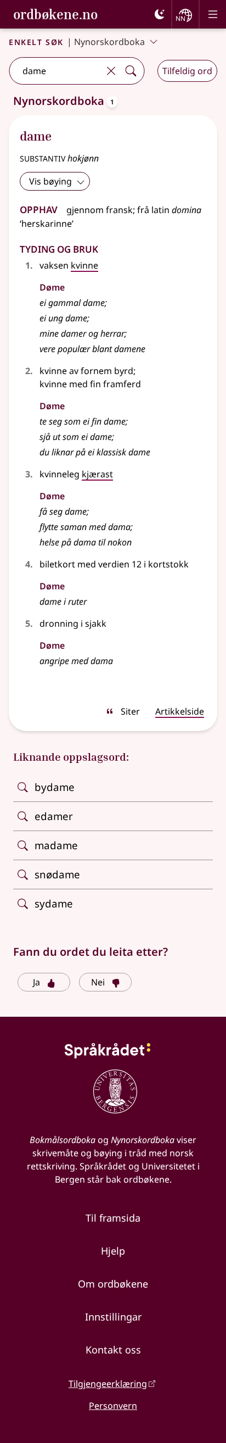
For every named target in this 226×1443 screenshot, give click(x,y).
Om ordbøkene (113, 1283)
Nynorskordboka (109, 42)
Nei (98, 982)
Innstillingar (113, 1316)
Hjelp (113, 1250)
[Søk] (130, 71)
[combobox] (55, 71)
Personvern (113, 1406)
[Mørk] (160, 14)
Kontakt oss (113, 1349)
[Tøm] (111, 71)
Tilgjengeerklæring (108, 1384)
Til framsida (113, 1217)
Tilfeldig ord (187, 71)
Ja (36, 982)
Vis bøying (50, 181)
